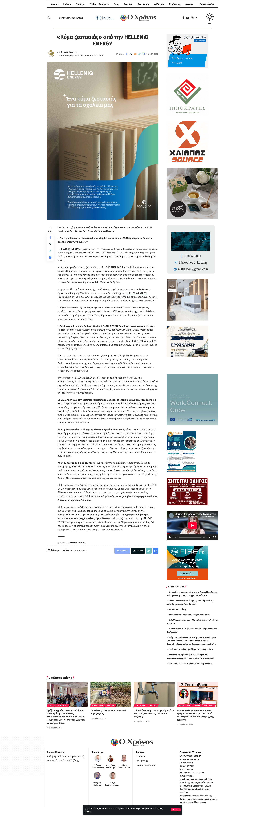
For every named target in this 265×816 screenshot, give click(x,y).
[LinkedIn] (196, 17)
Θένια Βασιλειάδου (124, 766)
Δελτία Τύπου (61, 706)
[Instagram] (192, 17)
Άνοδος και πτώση (177, 609)
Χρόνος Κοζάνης (69, 52)
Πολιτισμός (209, 706)
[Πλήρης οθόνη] (214, 537)
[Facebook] (183, 17)
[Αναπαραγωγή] (170, 537)
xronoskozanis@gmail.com (199, 779)
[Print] (144, 54)
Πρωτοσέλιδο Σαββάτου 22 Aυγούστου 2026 (189, 615)
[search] (49, 17)
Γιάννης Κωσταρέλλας (98, 766)
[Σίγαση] (210, 537)
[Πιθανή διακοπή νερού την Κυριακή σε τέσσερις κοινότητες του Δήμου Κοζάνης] (154, 694)
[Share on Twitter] (131, 54)
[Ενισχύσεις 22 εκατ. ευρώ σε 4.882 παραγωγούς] (110, 694)
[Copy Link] (139, 54)
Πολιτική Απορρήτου (140, 808)
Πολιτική (110, 706)
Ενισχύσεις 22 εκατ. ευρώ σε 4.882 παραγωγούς (191, 663)
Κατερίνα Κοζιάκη (97, 784)
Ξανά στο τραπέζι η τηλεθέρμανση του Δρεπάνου (191, 649)
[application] (192, 525)
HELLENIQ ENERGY (78, 543)
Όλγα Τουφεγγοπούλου (113, 784)
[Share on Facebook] (126, 54)
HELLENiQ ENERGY (69, 249)
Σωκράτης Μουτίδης (110, 766)
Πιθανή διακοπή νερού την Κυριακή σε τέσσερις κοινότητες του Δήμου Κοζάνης (154, 713)
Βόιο (51, 706)
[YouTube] (187, 17)
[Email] (135, 54)
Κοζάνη (153, 706)
